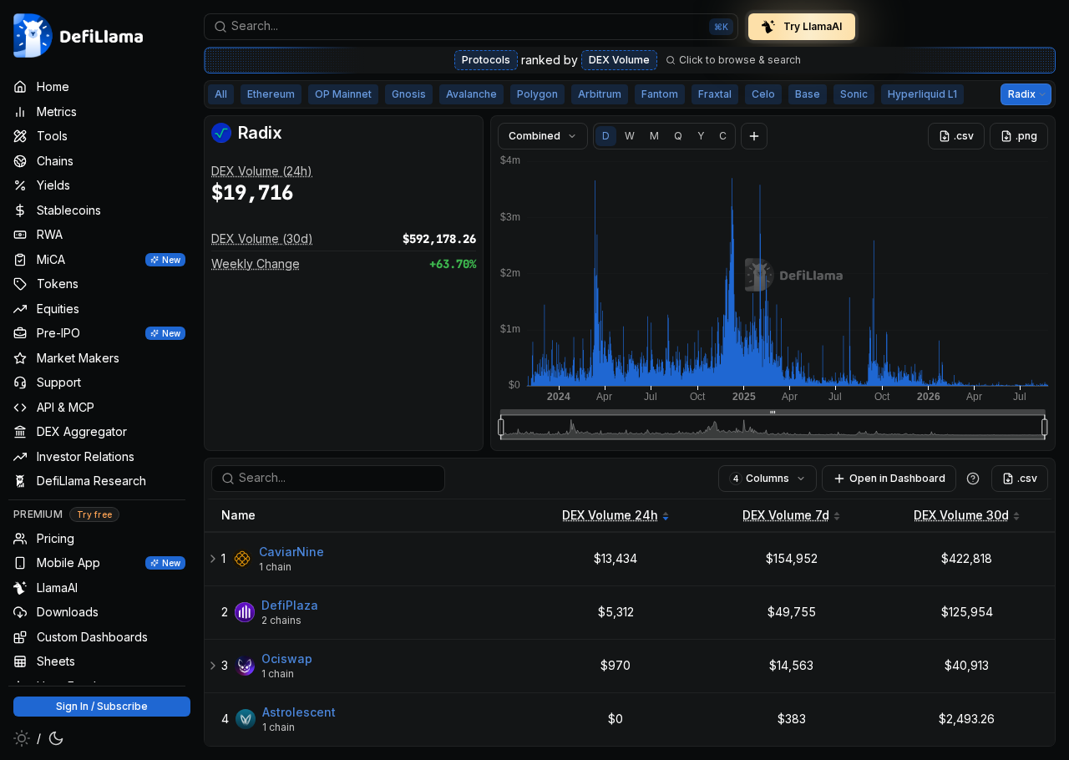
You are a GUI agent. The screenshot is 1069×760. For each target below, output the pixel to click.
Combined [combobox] (534, 135)
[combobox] (471, 26)
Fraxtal (715, 94)
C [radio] (723, 135)
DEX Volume (619, 59)
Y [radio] (700, 135)
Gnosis (409, 94)
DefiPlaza (289, 605)
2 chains (281, 620)
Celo (763, 94)
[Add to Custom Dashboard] (754, 136)
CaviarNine (291, 552)
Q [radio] (678, 135)
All (221, 94)
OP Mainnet (343, 94)
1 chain (275, 566)
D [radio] (606, 135)
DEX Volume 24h (610, 515)
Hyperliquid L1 (922, 94)
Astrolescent (299, 712)
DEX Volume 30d (961, 515)
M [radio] (654, 135)
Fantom (659, 94)
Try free (94, 515)
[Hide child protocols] (213, 558)
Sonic (854, 94)
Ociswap (286, 658)
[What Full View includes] (973, 478)
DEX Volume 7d (785, 515)
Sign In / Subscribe (102, 706)
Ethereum (271, 94)
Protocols (486, 59)
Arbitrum (599, 94)
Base (807, 94)
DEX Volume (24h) (261, 171)
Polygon (537, 94)
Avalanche (471, 94)
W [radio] (630, 135)
